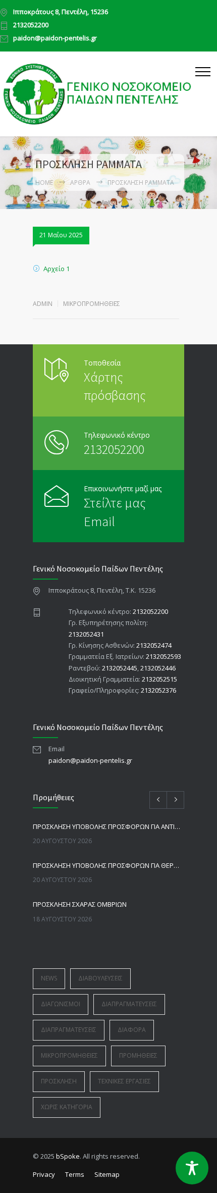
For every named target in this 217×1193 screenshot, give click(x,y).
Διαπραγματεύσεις (129, 1004)
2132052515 (159, 679)
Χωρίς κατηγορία (66, 1107)
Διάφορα (132, 1029)
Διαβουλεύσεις (100, 978)
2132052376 (158, 690)
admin (42, 303)
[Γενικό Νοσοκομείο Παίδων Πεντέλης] (97, 94)
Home (44, 182)
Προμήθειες (138, 1055)
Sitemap (107, 1174)
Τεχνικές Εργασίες (124, 1081)
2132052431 (86, 634)
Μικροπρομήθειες (91, 303)
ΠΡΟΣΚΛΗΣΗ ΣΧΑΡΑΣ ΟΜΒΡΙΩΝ (80, 904)
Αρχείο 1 (56, 268)
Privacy (44, 1174)
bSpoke (68, 1156)
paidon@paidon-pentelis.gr (55, 38)
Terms (74, 1174)
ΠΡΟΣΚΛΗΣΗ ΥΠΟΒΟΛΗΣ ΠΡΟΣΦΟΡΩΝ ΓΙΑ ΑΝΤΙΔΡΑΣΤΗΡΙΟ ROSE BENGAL (108, 826)
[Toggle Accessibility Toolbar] (192, 1168)
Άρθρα (80, 182)
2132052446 (158, 667)
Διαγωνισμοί (60, 1004)
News (49, 978)
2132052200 (30, 25)
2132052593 (163, 656)
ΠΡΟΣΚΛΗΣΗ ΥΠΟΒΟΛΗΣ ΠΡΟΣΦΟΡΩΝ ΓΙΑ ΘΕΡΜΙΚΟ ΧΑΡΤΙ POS (108, 865)
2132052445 (119, 667)
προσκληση (59, 1081)
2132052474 (154, 645)
